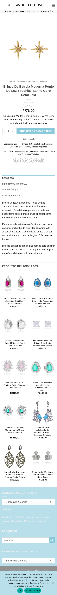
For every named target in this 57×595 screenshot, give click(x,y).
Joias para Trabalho (30, 154)
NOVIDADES (18, 12)
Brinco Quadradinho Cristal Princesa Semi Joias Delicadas (15, 343)
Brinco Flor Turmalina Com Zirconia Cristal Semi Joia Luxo (15, 430)
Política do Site (33, 590)
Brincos (21, 82)
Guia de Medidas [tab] (11, 196)
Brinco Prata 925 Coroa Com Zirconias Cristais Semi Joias (42, 474)
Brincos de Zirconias (37, 82)
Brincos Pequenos (39, 147)
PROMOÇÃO (46, 12)
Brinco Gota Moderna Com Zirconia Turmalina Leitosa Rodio (42, 386)
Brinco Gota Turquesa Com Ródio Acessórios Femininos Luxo (42, 301)
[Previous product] (31, 104)
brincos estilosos (23, 253)
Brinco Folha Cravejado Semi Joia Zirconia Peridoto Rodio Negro (15, 474)
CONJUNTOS (32, 12)
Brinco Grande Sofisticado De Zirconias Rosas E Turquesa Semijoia (42, 431)
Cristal (10, 151)
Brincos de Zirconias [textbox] (27, 502)
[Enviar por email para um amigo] (31, 160)
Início (12, 82)
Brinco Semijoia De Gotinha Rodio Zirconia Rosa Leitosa (14, 385)
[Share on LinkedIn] (41, 160)
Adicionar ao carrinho (35, 131)
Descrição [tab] (8, 178)
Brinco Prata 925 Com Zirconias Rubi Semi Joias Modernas (14, 301)
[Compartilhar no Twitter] (25, 160)
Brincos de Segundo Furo (32, 144)
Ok (20, 590)
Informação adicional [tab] (14, 184)
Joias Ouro (33, 151)
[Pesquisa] (9, 5)
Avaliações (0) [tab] (10, 190)
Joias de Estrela (21, 151)
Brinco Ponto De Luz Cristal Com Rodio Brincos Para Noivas (42, 343)
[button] (4, 5)
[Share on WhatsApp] (15, 160)
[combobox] (28, 502)
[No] (53, 583)
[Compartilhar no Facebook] (20, 160)
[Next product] (26, 104)
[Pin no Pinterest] (36, 160)
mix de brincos (9, 249)
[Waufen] (28, 5)
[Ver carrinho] (53, 5)
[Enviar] (52, 540)
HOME (8, 12)
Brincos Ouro (24, 147)
